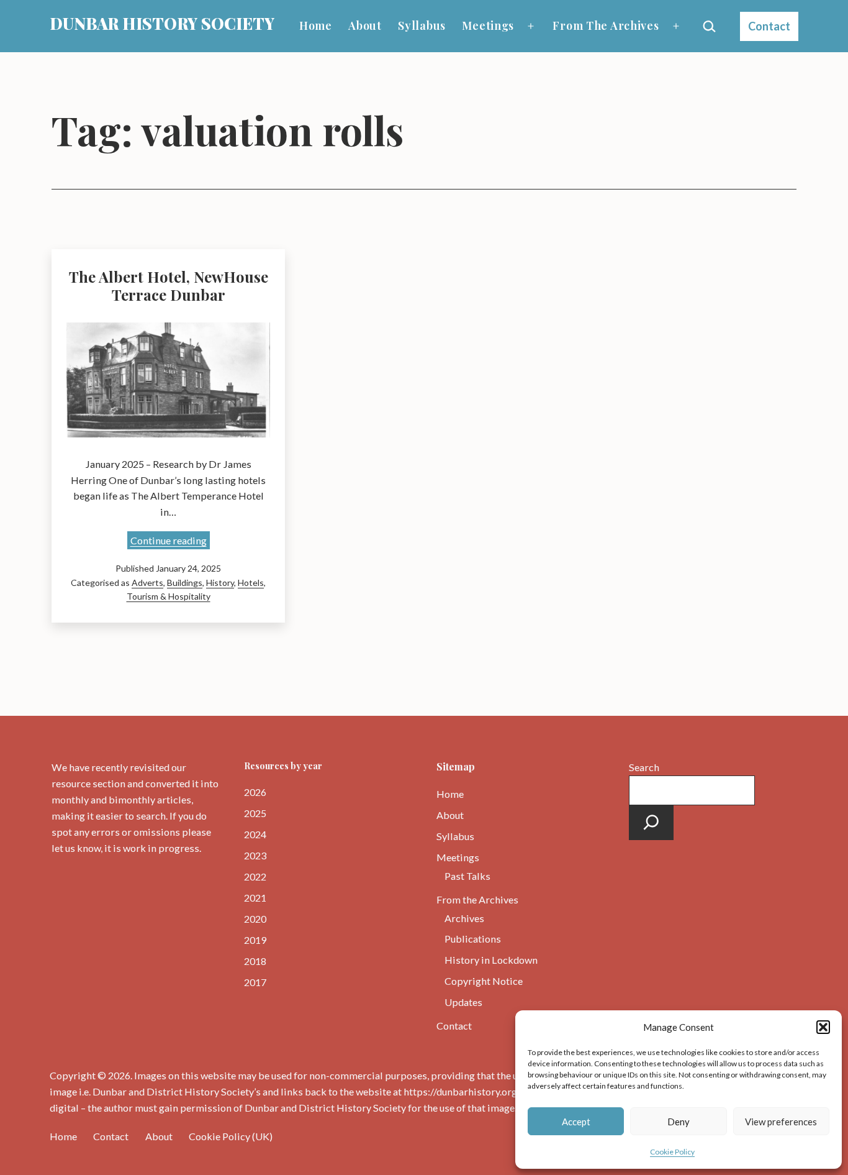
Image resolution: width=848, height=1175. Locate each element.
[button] (823, 1027)
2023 (255, 855)
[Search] (651, 822)
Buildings (184, 582)
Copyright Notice (483, 981)
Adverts (147, 582)
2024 (255, 834)
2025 (255, 813)
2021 (255, 897)
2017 (255, 982)
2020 (255, 919)
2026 (255, 792)
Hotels (251, 582)
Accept (576, 1121)
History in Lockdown (491, 960)
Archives (464, 918)
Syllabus (422, 25)
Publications (472, 938)
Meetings (488, 25)
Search (644, 767)
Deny (678, 1121)
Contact (769, 26)
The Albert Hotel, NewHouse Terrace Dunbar (168, 285)
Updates (463, 1002)
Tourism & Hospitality (168, 596)
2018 (255, 961)
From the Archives (606, 25)
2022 (255, 876)
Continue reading (170, 541)
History (220, 582)
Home (315, 25)
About (365, 25)
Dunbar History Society (162, 23)
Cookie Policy (672, 1151)
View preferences (781, 1121)
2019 (255, 940)
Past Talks (467, 876)
